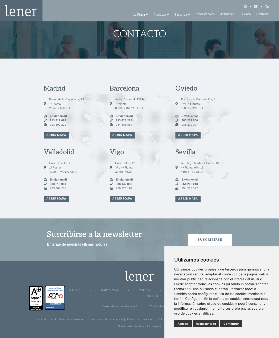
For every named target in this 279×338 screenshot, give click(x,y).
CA (267, 6)
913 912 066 (58, 120)
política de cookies (227, 299)
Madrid (74, 290)
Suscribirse (210, 240)
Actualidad (227, 14)
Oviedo (144, 290)
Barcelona (109, 290)
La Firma (139, 15)
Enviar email (58, 115)
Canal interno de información (106, 319)
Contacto (262, 14)
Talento (245, 14)
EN (256, 6)
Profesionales (205, 14)
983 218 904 (58, 184)
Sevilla (152, 296)
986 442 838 (124, 184)
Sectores (181, 15)
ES (246, 6)
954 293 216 (190, 184)
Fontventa (155, 326)
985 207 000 (190, 120)
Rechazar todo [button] (206, 323)
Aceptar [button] (183, 323)
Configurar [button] (231, 323)
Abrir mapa (56, 135)
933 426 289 (124, 120)
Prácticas (160, 15)
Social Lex (139, 326)
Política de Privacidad (140, 319)
